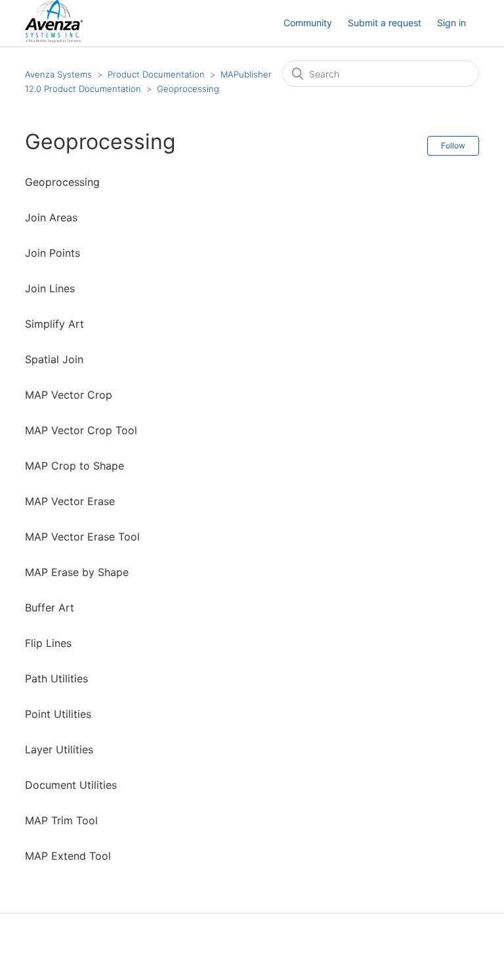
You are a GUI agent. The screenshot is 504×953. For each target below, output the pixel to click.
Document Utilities (71, 784)
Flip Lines (48, 643)
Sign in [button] (451, 22)
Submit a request (384, 22)
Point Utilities (58, 713)
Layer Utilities (59, 749)
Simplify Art (54, 323)
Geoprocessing (188, 88)
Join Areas (51, 217)
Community (308, 22)
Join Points (52, 252)
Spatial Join (54, 359)
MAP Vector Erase (70, 501)
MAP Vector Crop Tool (81, 430)
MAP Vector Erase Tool (82, 536)
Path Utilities (56, 678)
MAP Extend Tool (68, 855)
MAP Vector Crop (68, 394)
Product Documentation (156, 74)
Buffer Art (49, 607)
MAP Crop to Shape (74, 465)
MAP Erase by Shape (77, 572)
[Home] (53, 39)
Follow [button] (453, 145)
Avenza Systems (58, 74)
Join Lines (50, 288)
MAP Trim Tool (61, 820)
